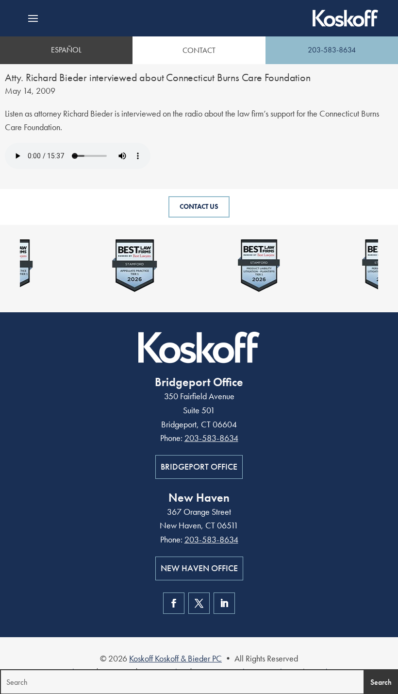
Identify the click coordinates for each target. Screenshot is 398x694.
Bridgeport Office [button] (199, 466)
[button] (33, 18)
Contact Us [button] (199, 206)
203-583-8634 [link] (332, 50)
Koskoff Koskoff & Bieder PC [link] (175, 658)
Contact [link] (199, 50)
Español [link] (66, 50)
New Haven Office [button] (199, 568)
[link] (345, 18)
